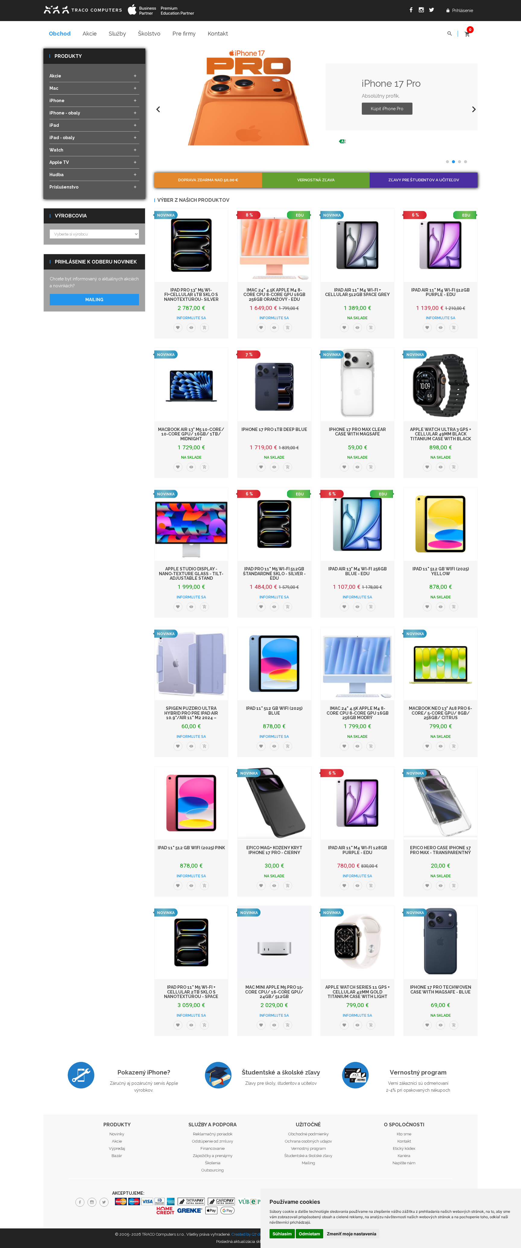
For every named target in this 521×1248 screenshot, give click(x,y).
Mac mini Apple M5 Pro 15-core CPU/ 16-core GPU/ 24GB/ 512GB (274, 992)
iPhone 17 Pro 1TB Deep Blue (274, 429)
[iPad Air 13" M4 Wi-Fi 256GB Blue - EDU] (357, 524)
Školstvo (149, 33)
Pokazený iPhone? (144, 1072)
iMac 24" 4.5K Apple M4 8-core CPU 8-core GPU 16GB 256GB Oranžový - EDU (274, 295)
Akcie (90, 33)
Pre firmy (184, 33)
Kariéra (404, 1155)
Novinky (116, 1134)
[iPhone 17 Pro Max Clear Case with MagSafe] (357, 384)
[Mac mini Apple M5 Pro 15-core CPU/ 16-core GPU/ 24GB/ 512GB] (274, 942)
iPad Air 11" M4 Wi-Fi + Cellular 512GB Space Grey (357, 292)
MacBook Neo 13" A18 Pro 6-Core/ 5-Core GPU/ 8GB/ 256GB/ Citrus (440, 713)
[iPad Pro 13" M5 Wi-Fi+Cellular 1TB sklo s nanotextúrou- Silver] (191, 245)
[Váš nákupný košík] (467, 31)
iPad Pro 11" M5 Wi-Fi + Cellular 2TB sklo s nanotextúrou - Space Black (191, 994)
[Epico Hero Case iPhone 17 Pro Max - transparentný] (440, 803)
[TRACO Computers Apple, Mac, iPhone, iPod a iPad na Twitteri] (432, 10)
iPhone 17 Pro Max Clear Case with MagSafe (357, 431)
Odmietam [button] (309, 1233)
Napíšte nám (404, 1163)
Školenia (212, 1163)
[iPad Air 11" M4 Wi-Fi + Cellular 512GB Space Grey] (357, 245)
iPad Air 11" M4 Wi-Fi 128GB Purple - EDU (357, 850)
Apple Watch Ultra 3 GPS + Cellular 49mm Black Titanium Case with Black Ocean (440, 436)
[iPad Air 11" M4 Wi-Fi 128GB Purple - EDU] (357, 803)
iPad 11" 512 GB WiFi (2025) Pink (191, 847)
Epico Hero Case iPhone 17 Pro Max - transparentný (440, 850)
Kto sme (404, 1134)
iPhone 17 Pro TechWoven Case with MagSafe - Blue (440, 989)
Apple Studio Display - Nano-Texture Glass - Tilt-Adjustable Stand (191, 573)
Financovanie (213, 1148)
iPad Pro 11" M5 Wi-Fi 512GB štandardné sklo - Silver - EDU (274, 573)
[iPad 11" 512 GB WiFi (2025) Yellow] (440, 524)
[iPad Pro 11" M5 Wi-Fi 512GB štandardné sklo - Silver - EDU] (274, 524)
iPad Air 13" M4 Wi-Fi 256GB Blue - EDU (357, 571)
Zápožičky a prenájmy (212, 1155)
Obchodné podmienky (308, 1134)
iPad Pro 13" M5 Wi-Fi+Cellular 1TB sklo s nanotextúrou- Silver (191, 295)
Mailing (94, 299)
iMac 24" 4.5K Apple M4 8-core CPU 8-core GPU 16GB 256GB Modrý (358, 713)
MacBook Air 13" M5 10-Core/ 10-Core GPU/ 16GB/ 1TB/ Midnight (191, 434)
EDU (300, 215)
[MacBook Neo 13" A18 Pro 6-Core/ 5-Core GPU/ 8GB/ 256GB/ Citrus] (440, 663)
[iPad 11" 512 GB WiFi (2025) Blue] (274, 663)
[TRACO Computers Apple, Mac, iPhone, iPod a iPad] (82, 9)
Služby (117, 33)
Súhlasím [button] (282, 1233)
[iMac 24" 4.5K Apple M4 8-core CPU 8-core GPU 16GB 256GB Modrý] (357, 663)
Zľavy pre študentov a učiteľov (423, 180)
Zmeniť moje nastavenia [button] (351, 1233)
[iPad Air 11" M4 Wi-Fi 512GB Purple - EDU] (440, 245)
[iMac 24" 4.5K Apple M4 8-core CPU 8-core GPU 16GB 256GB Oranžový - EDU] (274, 245)
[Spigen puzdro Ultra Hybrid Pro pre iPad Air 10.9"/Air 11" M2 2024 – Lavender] (191, 663)
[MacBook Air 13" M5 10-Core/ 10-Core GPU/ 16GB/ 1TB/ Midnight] (191, 384)
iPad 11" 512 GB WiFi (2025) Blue (274, 710)
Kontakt (218, 33)
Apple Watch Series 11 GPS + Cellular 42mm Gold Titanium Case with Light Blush (357, 994)
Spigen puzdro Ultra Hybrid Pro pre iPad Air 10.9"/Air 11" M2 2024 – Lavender (191, 715)
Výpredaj (117, 1148)
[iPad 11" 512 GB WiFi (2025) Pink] (191, 803)
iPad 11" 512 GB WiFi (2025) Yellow (440, 571)
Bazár (117, 1155)
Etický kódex (404, 1148)
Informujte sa (191, 318)
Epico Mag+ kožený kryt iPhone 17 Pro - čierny (274, 850)
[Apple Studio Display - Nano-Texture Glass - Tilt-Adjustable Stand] (191, 524)
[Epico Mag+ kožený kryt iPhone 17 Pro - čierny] (274, 803)
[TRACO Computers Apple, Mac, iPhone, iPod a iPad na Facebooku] (412, 10)
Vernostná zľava (316, 180)
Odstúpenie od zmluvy (212, 1141)
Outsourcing (212, 1170)
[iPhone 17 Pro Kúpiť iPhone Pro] (251, 96)
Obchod (60, 33)
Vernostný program (418, 1072)
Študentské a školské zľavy (281, 1072)
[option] (316, 96)
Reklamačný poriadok (212, 1134)
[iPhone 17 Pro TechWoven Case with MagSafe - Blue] (440, 942)
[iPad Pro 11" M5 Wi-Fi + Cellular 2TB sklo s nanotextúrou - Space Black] (191, 942)
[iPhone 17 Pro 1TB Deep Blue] (274, 384)
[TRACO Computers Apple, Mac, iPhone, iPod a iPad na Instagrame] (422, 10)
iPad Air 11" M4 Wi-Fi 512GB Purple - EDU (440, 292)
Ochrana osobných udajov (308, 1141)
